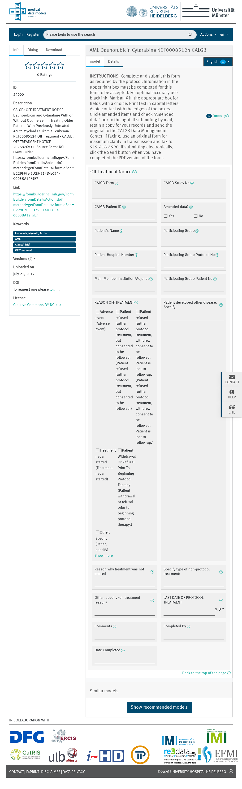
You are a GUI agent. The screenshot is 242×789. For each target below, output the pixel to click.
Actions (207, 35)
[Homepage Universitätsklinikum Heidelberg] (152, 10)
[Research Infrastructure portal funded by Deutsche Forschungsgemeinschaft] (27, 742)
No (200, 216)
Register (32, 35)
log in (54, 290)
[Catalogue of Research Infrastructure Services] (25, 759)
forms (216, 116)
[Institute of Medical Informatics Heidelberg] (178, 742)
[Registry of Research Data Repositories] (190, 761)
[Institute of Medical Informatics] (217, 742)
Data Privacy (74, 772)
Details (113, 62)
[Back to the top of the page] (231, 771)
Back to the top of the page (204, 673)
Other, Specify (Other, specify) (102, 541)
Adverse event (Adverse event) (104, 320)
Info (16, 50)
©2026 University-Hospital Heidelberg (191, 772)
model (95, 62)
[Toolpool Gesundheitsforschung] (140, 761)
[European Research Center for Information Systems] (63, 742)
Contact (16, 772)
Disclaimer (50, 772)
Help (232, 397)
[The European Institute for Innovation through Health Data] (105, 761)
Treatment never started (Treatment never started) (105, 465)
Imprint (32, 772)
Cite (232, 412)
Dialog (33, 50)
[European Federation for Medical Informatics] (220, 761)
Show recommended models (159, 707)
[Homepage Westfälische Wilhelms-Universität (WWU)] (207, 10)
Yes (171, 216)
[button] (218, 61)
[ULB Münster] (64, 761)
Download (54, 50)
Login (18, 35)
